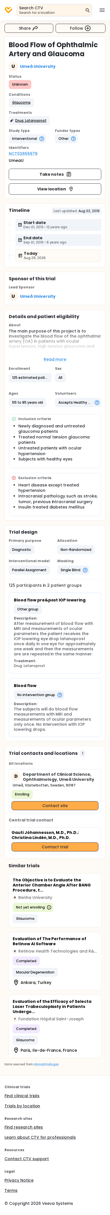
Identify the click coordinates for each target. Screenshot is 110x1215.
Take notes (51, 174)
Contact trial (55, 847)
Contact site (55, 805)
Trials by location (22, 1106)
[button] (21, 102)
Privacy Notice (19, 1180)
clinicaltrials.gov (46, 1064)
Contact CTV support (27, 1159)
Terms (11, 1190)
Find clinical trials (22, 1096)
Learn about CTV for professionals (40, 1137)
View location (51, 189)
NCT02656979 (23, 153)
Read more (55, 359)
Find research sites (24, 1127)
